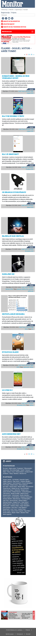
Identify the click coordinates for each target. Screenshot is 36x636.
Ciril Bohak (15, 479)
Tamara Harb (13, 486)
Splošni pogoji (10, 634)
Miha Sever (6, 505)
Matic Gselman (23, 485)
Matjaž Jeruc (24, 490)
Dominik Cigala (24, 479)
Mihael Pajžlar (23, 500)
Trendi (22, 470)
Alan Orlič (6, 500)
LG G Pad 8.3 (7, 390)
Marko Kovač (24, 493)
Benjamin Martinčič (26, 497)
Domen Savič (15, 504)
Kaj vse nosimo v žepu (13, 116)
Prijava (13, 12)
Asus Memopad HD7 (11, 434)
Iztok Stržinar (6, 507)
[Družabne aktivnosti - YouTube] (8, 18)
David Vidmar (7, 512)
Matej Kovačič (7, 495)
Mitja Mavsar (16, 498)
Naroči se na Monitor (11, 21)
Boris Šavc (14, 507)
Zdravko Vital (24, 512)
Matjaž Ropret (7, 504)
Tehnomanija (27, 468)
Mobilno (16, 473)
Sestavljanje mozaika (13, 314)
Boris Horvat (29, 486)
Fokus (8, 471)
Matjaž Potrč (16, 502)
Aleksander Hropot (8, 490)
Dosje (31, 89)
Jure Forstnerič (17, 483)
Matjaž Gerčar (14, 485)
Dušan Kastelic (7, 491)
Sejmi (4, 471)
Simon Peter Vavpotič (17, 511)
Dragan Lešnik (7, 479)
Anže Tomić (21, 91)
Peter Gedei (6, 485)
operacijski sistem (28, 367)
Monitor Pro (23, 473)
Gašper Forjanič (7, 483)
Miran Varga (6, 511)
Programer (20, 468)
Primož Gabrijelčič (27, 483)
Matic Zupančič (7, 514)
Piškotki (11, 9)
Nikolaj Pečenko (7, 502)
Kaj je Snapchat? (10, 154)
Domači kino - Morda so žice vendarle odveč (15, 77)
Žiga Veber (27, 511)
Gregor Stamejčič (24, 505)
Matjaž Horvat (15, 488)
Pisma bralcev (20, 471)
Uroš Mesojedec (25, 498)
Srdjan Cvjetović (7, 481)
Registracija (5, 12)
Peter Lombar (6, 497)
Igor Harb (5, 486)
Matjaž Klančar (16, 491)
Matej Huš (17, 490)
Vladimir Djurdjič (25, 481)
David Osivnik (13, 500)
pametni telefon (21, 289)
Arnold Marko (15, 497)
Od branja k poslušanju (14, 192)
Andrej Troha (21, 509)
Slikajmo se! (8, 274)
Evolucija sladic (10, 352)
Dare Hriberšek (24, 488)
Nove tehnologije (14, 470)
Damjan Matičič (7, 498)
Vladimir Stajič (14, 505)
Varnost (27, 470)
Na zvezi (5, 468)
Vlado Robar (24, 502)
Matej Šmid (6, 509)
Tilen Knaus (6, 493)
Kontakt (25, 9)
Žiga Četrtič (16, 481)
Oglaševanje (18, 9)
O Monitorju (4, 9)
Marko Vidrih (15, 512)
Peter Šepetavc (22, 507)
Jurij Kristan (15, 495)
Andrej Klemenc (26, 491)
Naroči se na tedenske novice (14, 27)
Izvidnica (5, 473)
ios (32, 329)
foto (27, 289)
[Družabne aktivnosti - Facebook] (2, 18)
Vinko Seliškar (24, 504)
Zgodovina (6, 470)
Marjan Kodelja (15, 493)
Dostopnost (20, 634)
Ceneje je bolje (28, 471)
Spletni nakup (8, 24)
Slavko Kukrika (24, 495)
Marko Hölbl (21, 486)
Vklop (11, 473)
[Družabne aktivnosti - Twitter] (5, 18)
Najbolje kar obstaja (13, 236)
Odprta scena (12, 468)
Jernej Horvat (6, 488)
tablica (31, 405)
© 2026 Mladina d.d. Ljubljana (14, 630)
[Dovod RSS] (11, 18)
